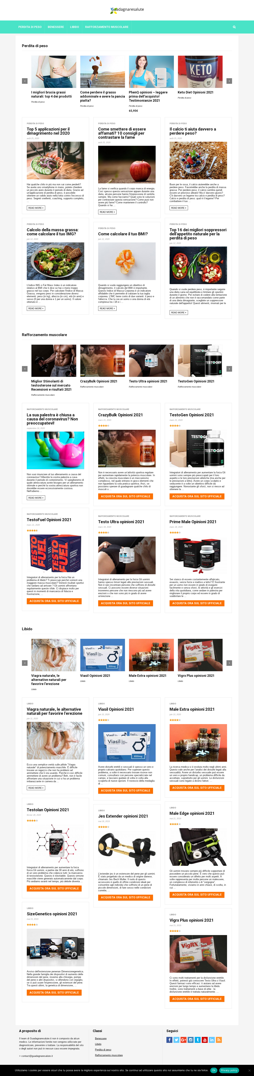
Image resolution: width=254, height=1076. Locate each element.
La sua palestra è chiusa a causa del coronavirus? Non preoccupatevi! (52, 419)
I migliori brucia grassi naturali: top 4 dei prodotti (51, 94)
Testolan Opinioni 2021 (48, 810)
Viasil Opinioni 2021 (95, 676)
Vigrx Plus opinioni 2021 (196, 676)
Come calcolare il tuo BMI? (123, 234)
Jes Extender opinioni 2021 (123, 816)
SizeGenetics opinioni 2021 (52, 914)
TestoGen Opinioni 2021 (196, 381)
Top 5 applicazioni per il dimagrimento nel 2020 (48, 131)
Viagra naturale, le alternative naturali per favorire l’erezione (48, 680)
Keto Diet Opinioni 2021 (196, 92)
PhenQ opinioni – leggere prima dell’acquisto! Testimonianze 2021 (148, 96)
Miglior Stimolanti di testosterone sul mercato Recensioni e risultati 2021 (51, 385)
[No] (249, 1070)
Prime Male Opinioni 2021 (193, 521)
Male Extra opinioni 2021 (148, 676)
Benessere (56, 27)
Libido (74, 27)
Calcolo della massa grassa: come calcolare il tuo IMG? (52, 232)
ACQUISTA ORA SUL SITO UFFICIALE (125, 496)
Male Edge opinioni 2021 (192, 813)
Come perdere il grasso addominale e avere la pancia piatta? (102, 96)
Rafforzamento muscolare (106, 27)
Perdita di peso (30, 27)
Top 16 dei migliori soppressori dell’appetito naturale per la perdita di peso (198, 234)
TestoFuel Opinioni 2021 (49, 519)
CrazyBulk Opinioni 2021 (99, 381)
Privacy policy (229, 1070)
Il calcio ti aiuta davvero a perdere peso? (193, 131)
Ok (214, 1070)
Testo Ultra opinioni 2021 (148, 381)
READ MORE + (36, 207)
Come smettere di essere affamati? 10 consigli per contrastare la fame (122, 133)
